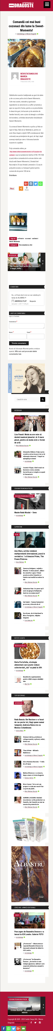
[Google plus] (26, 184)
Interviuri (12, 255)
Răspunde (33, 301)
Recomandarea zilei (25, 245)
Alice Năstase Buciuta (16, 264)
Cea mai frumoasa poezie (24, 496)
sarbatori (35, 238)
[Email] (23, 1028)
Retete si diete (20, 646)
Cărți (17, 915)
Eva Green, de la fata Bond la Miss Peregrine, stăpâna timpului (33, 615)
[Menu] (47, 4)
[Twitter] (36, 184)
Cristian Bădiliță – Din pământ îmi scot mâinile (25, 1011)
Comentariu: (13, 321)
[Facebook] (3, 1028)
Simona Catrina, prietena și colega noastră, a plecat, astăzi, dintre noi (34, 739)
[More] (21, 188)
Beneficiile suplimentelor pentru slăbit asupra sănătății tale (33, 679)
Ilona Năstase (20, 562)
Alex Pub (27, 684)
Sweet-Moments (14, 241)
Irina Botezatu (29, 620)
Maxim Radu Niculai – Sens (25, 512)
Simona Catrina (29, 778)
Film (16, 534)
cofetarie (21, 238)
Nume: (11, 332)
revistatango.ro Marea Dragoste (26, 34)
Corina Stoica (19, 730)
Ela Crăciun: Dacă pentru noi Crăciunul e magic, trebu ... (24, 267)
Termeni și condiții (21, 1023)
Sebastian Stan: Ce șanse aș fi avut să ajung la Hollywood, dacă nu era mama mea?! (33, 591)
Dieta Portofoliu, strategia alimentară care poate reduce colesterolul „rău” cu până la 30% (28, 665)
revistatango (28, 461)
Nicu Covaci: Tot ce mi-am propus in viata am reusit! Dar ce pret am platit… (33, 786)
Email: (29, 332)
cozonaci (28, 238)
